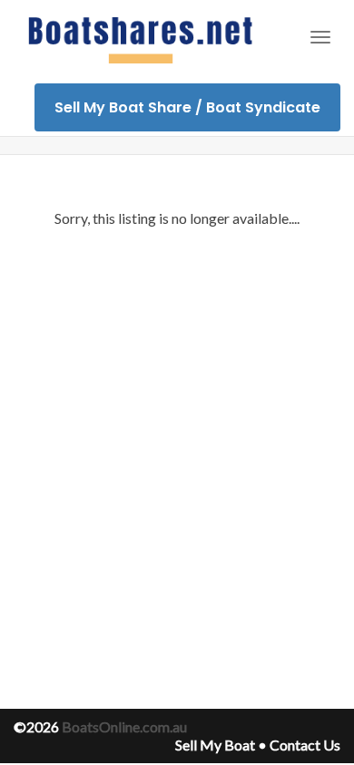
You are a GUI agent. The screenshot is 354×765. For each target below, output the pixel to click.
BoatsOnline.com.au (124, 726)
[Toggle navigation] (320, 37)
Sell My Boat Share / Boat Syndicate (187, 107)
